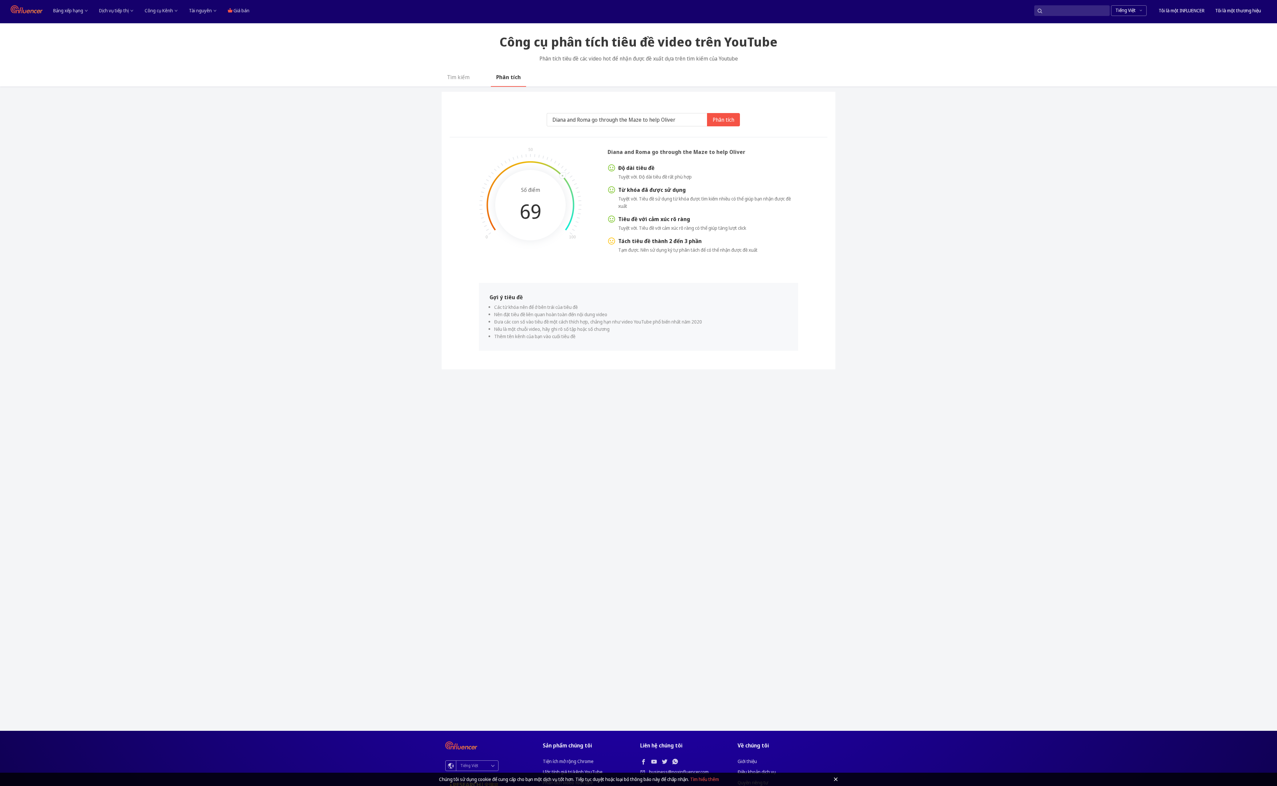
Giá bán (240, 10)
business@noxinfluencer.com (679, 772)
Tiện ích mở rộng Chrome (568, 761)
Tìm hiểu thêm (704, 779)
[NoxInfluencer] (27, 9)
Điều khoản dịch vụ (757, 772)
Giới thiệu (747, 761)
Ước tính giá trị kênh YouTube (573, 772)
